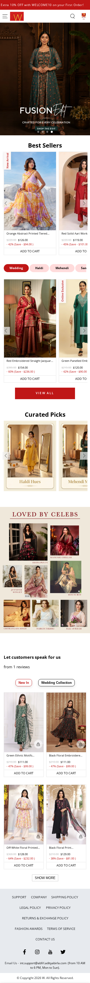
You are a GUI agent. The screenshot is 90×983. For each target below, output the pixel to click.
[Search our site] (72, 16)
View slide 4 (52, 132)
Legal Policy (31, 907)
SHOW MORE (45, 878)
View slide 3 (47, 132)
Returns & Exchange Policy (45, 918)
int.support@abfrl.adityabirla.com (43, 963)
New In (23, 683)
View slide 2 (43, 132)
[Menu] (5, 16)
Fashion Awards (28, 928)
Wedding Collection (56, 683)
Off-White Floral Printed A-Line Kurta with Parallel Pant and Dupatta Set (23, 848)
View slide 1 (38, 132)
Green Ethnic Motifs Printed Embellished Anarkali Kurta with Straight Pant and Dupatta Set (23, 756)
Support (19, 897)
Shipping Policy (64, 897)
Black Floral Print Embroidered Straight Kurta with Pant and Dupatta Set (63, 848)
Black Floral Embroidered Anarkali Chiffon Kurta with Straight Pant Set (65, 756)
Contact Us (45, 939)
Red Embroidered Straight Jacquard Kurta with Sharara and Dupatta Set (30, 361)
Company (39, 897)
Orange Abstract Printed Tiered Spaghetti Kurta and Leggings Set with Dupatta (28, 234)
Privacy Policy (58, 907)
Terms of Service (61, 928)
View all (45, 393)
